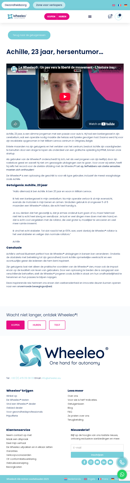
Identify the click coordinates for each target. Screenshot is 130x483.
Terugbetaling (75, 419)
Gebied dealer (14, 407)
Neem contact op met (19, 435)
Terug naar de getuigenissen (29, 35)
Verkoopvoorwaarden (18, 455)
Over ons (73, 395)
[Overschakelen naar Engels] (114, 5)
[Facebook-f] (84, 462)
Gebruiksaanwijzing (17, 463)
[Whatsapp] (122, 474)
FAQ (70, 411)
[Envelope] (97, 462)
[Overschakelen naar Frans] (120, 5)
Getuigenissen (76, 403)
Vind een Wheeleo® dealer (21, 403)
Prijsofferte (12, 415)
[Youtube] (110, 462)
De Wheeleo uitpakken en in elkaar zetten (29, 447)
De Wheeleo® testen (17, 399)
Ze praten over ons (78, 415)
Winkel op (11, 395)
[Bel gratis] (122, 462)
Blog (70, 407)
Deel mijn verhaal (16, 443)
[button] (89, 16)
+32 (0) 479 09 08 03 (22, 378)
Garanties (12, 451)
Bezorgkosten (14, 467)
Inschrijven (97, 454)
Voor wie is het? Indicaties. (82, 399)
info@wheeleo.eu (51, 378)
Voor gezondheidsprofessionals (24, 411)
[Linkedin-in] (104, 462)
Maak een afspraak (17, 439)
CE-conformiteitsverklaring (21, 459)
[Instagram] (91, 462)
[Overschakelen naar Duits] (126, 5)
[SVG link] (110, 16)
